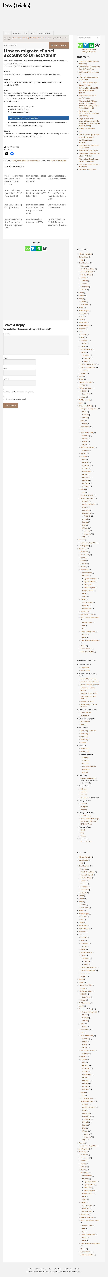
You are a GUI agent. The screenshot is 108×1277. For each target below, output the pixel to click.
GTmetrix (85, 760)
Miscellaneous (84, 325)
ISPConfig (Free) (86, 824)
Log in (79, 1272)
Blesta (84, 412)
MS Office (84, 391)
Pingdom (85, 763)
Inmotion (84, 810)
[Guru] (44, 250)
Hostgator (84, 807)
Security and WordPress (87, 129)
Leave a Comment (60, 45)
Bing (82, 833)
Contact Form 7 (87, 602)
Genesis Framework (61, 1272)
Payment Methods (85, 382)
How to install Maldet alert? (88, 151)
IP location (84, 736)
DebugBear (86, 769)
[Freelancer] (33, 250)
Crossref (83, 334)
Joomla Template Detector (90, 682)
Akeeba (83, 302)
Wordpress (82, 549)
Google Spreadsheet (87, 269)
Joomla (81, 299)
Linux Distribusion (87, 433)
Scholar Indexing (86, 349)
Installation (84, 340)
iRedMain (85, 451)
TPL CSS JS (84, 370)
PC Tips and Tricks (85, 388)
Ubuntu (84, 445)
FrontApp (84, 266)
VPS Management (87, 495)
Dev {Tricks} (17, 5)
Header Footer (87, 623)
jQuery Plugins (84, 311)
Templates (86, 355)
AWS (83, 459)
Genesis (83, 561)
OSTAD (81, 376)
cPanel (14, 161)
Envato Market (86, 670)
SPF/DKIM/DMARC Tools (87, 170)
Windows (84, 397)
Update (83, 646)
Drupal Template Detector (90, 685)
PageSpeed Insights (89, 766)
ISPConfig (85, 519)
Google (83, 830)
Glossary (83, 564)
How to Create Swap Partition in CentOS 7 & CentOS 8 (35, 193)
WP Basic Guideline (87, 652)
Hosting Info (85, 716)
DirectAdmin (21, 161)
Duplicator (85, 605)
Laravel (81, 320)
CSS (82, 260)
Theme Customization (88, 364)
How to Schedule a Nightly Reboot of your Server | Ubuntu (58, 222)
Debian (84, 442)
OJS (80, 331)
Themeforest (85, 668)
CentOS (84, 439)
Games (81, 293)
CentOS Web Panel (88, 504)
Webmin (85, 528)
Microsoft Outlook (87, 272)
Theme (83, 352)
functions (85, 576)
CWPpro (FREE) (86, 816)
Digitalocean (86, 471)
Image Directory (87, 590)
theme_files (88, 584)
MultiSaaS (82, 328)
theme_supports (89, 588)
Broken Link (85, 751)
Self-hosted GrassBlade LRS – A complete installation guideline (89, 90)
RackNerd (85, 483)
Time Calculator (86, 842)
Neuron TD (84, 570)
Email (5, 369)
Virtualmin (87, 534)
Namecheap (85, 798)
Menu (84, 593)
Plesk (84, 525)
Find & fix (87, 516)
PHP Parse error (84, 400)
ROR (80, 132)
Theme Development (88, 367)
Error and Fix (85, 427)
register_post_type (90, 579)
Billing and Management (89, 409)
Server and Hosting (32, 161)
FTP (82, 430)
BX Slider (84, 314)
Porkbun (83, 742)
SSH (83, 492)
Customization (84, 257)
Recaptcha (84, 281)
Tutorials (82, 540)
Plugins (83, 346)
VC (83, 629)
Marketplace (83, 322)
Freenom (84, 795)
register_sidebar (89, 582)
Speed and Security (87, 614)
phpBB (81, 403)
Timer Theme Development (90, 640)
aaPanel (85, 501)
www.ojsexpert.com (89, 49)
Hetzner (85, 474)
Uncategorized (84, 546)
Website (6, 379)
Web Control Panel (87, 498)
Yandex (83, 836)
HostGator (85, 477)
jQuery (81, 308)
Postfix (84, 424)
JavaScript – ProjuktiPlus (89, 543)
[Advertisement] (68, 15)
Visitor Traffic (85, 748)
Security (83, 489)
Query (84, 596)
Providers (84, 457)
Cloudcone (86, 465)
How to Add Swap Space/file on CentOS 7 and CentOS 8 (13, 193)
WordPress (72, 1272)
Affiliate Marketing (85, 254)
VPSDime (85, 486)
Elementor (84, 552)
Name (5, 358)
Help (82, 337)
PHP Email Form (86, 275)
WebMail (83, 290)
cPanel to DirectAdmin (58, 161)
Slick (82, 316)
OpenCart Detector (87, 701)
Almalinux (85, 436)
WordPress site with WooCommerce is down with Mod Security (89, 113)
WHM (84, 537)
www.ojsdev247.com (89, 52)
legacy (86, 361)
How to (81, 296)
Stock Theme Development (90, 617)
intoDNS (83, 725)
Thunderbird (85, 287)
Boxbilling (85, 415)
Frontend (87, 358)
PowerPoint (86, 394)
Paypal (83, 385)
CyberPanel (86, 510)
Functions (84, 558)
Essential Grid (86, 608)
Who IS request (86, 713)
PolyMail (83, 278)
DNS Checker (85, 722)
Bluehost (85, 462)
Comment (7, 334)
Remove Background (88, 778)
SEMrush (85, 757)
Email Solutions (84, 263)
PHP (83, 626)
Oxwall (81, 379)
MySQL (83, 453)
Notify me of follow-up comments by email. (18, 392)
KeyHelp (85, 522)
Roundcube (84, 284)
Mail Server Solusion (87, 447)
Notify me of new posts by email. (14, 399)
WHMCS (85, 418)
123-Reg (83, 789)
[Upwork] (27, 250)
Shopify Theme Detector (89, 693)
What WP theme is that (88, 679)
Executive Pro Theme (46, 1272)
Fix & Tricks (84, 305)
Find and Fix (85, 555)
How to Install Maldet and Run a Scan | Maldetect (36, 179)
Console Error (87, 573)
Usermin (87, 531)
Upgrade (83, 373)
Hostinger (85, 480)
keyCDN (85, 772)
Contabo (85, 468)
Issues (84, 343)
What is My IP (85, 734)
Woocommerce (86, 649)
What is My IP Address (88, 731)
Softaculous (85, 611)
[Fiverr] (39, 250)
